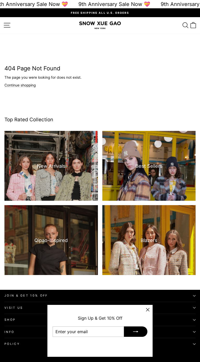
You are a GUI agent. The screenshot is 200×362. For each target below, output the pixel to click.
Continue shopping (20, 85)
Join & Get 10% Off (26, 295)
